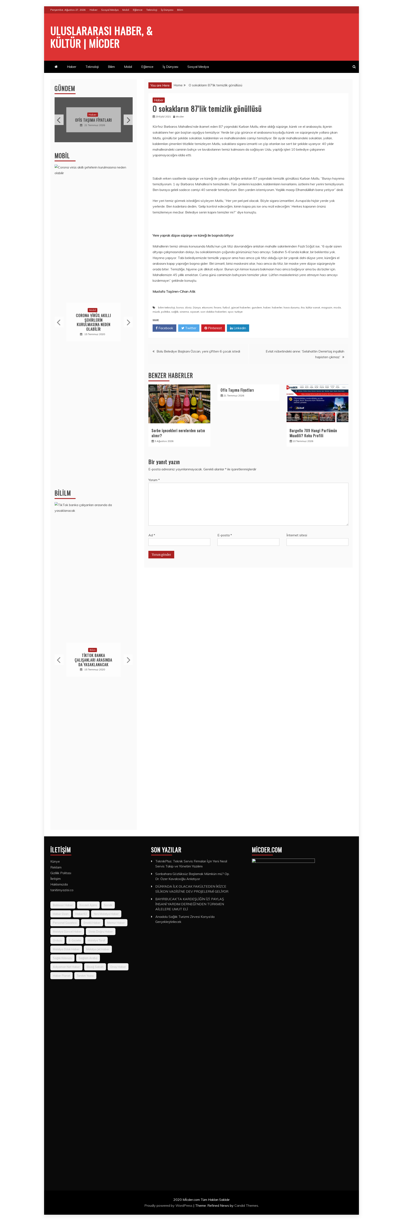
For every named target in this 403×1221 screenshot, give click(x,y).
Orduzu (57, 940)
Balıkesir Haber (63, 905)
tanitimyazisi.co (61, 890)
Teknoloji (151, 9)
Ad (151, 535)
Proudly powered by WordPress (168, 1205)
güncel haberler (240, 307)
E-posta (224, 535)
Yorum (154, 480)
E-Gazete (75, 940)
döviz (188, 307)
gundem (257, 307)
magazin (326, 307)
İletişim (55, 878)
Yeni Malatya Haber (106, 914)
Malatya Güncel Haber (67, 931)
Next (128, 119)
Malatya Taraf (96, 940)
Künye (55, 861)
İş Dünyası (167, 9)
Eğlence (138, 9)
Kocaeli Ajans (88, 905)
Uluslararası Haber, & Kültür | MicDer (101, 36)
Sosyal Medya (110, 9)
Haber (93, 9)
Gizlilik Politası (60, 873)
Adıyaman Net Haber (66, 966)
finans (217, 307)
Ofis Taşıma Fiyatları (237, 390)
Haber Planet (61, 975)
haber (267, 307)
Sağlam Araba (88, 958)
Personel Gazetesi (65, 922)
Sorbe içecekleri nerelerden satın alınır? (178, 433)
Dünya (197, 307)
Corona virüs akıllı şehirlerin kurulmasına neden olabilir (93, 322)
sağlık (174, 311)
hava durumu (292, 307)
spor (230, 311)
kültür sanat (313, 307)
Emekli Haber (92, 922)
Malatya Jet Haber (97, 949)
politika (165, 311)
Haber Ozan (61, 914)
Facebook (165, 328)
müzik (156, 311)
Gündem (65, 88)
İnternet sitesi (297, 535)
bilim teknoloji (166, 307)
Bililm (63, 493)
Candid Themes (246, 1205)
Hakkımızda (59, 884)
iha (303, 307)
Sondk (108, 905)
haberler (277, 307)
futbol (226, 307)
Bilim (180, 9)
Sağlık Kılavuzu (62, 958)
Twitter (190, 328)
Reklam (55, 867)
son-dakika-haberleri (213, 311)
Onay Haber (118, 966)
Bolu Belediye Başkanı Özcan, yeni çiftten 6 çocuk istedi (198, 351)
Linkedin (239, 328)
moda (337, 307)
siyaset (194, 311)
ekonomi (207, 307)
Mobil (125, 9)
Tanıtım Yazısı (85, 975)
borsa (180, 307)
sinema (184, 311)
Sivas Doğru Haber (100, 931)
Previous (59, 119)
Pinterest (214, 328)
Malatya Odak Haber (66, 949)
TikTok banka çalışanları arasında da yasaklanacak (93, 660)
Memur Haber (116, 922)
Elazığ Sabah (95, 966)
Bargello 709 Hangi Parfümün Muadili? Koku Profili (313, 433)
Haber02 (81, 914)
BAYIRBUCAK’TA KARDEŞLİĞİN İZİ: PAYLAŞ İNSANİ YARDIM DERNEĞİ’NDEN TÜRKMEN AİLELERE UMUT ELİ (189, 904)
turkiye (239, 311)
